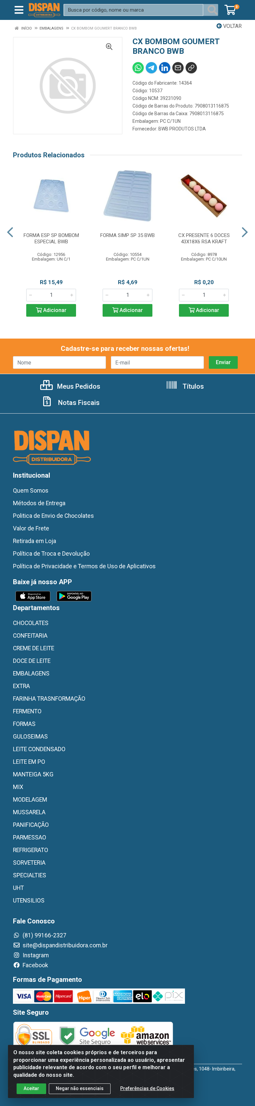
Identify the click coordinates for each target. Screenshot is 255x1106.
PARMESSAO (29, 837)
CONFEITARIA (30, 635)
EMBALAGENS (31, 673)
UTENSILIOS (28, 900)
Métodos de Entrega (39, 503)
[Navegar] (10, 232)
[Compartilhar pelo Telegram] (151, 67)
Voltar (232, 26)
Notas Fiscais (78, 403)
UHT (18, 888)
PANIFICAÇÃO (31, 825)
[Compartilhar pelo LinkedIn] (164, 67)
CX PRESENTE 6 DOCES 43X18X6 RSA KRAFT (204, 238)
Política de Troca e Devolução (51, 553)
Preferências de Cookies (147, 1088)
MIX (18, 787)
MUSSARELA (29, 812)
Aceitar (31, 1088)
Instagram (35, 955)
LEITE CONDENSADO (39, 749)
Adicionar (54, 310)
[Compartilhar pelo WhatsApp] (138, 67)
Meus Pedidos (77, 386)
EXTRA (21, 686)
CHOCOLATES (30, 623)
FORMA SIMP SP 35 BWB (127, 235)
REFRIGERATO (30, 850)
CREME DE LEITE (33, 648)
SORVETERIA (29, 862)
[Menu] (19, 10)
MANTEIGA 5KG (33, 774)
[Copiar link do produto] (191, 67)
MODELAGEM (30, 799)
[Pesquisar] (212, 10)
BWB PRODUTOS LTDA (182, 128)
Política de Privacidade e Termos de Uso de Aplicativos (84, 566)
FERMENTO (27, 711)
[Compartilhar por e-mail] (178, 67)
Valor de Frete (31, 528)
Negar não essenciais (80, 1088)
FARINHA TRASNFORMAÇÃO (49, 698)
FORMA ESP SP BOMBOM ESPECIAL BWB (51, 238)
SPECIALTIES (29, 875)
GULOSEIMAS (30, 736)
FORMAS (24, 724)
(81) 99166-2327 (43, 935)
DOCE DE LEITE (31, 661)
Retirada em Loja (34, 541)
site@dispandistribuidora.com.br (64, 945)
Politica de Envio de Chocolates (53, 516)
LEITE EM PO (29, 761)
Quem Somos (30, 490)
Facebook (34, 965)
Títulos (192, 386)
